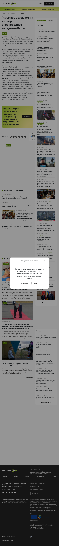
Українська (24, 283)
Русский (35, 283)
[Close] (45, 261)
